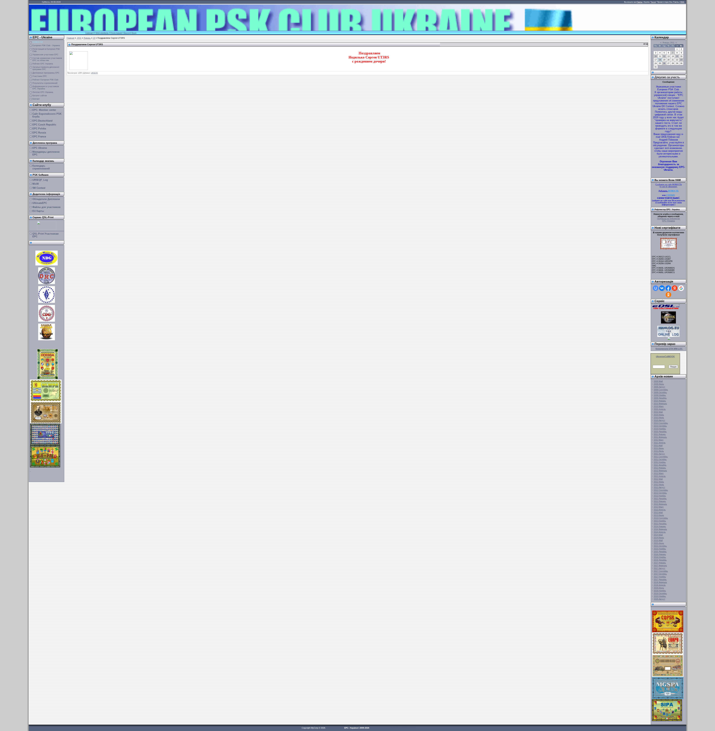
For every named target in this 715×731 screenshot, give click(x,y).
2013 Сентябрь (661, 518)
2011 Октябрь (660, 459)
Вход (134, 33)
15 (677, 56)
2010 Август (659, 420)
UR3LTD (94, 73)
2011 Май (658, 445)
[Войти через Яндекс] (674, 288)
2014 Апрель (660, 532)
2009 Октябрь (660, 392)
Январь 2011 (668, 43)
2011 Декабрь (660, 465)
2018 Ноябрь (660, 591)
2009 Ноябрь (660, 395)
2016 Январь (660, 554)
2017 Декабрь (660, 579)
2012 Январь (660, 468)
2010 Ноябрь (660, 429)
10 (655, 56)
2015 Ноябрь (660, 549)
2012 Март (659, 473)
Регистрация (116, 33)
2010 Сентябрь (661, 423)
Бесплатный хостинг (400, 728)
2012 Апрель (660, 476)
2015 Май (658, 540)
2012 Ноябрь (660, 496)
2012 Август (659, 487)
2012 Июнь (659, 482)
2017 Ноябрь (660, 577)
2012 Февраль (660, 470)
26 (664, 63)
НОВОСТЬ (673, 191)
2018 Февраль (660, 582)
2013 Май (658, 512)
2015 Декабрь (660, 551)
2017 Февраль (660, 565)
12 (664, 56)
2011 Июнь (659, 448)
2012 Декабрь (660, 498)
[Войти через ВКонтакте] (662, 288)
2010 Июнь (659, 415)
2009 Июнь (659, 384)
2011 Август (659, 454)
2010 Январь (660, 401)
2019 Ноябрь (660, 596)
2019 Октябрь (660, 593)
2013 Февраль (660, 504)
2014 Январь (660, 526)
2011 (79, 38)
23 (681, 60)
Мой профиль (102, 33)
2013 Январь (660, 501)
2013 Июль (659, 515)
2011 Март (658, 440)
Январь (87, 38)
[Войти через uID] (655, 288)
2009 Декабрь (660, 398)
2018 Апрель (660, 585)
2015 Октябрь (660, 546)
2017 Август (659, 568)
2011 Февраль (660, 437)
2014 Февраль (660, 529)
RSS (682, 2)
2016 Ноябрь (660, 557)
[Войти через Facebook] (668, 288)
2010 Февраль (660, 403)
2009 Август (659, 387)
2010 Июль (659, 417)
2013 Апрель (660, 510)
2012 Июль (659, 484)
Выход (127, 33)
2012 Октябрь (660, 493)
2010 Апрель (660, 409)
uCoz (412, 728)
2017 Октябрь (660, 574)
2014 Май (658, 535)
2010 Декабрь (660, 431)
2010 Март (659, 406)
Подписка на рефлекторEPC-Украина (668, 219)
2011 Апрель (659, 443)
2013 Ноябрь (660, 521)
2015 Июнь (659, 543)
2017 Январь (660, 563)
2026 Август (659, 599)
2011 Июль (659, 451)
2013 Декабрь (660, 524)
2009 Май (658, 381)
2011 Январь (660, 434)
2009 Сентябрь (661, 389)
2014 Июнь (659, 537)
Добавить (663, 191)
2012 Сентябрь (661, 490)
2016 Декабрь (660, 560)
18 (94, 38)
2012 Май (658, 479)
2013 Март (659, 507)
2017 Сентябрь (661, 571)
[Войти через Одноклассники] (668, 294)
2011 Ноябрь (660, 462)
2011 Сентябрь (661, 457)
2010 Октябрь (660, 426)
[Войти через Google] (681, 288)
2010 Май (658, 412)
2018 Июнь (659, 588)
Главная (89, 33)
